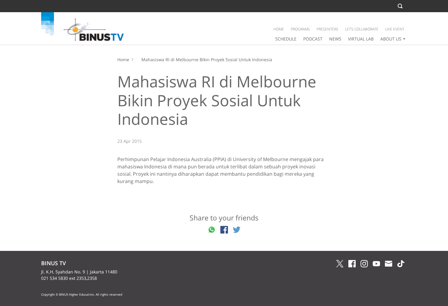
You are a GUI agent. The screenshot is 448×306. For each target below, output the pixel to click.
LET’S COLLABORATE (362, 29)
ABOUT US (390, 39)
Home (123, 59)
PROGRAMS (300, 29)
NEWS (335, 39)
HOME (278, 29)
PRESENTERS (327, 29)
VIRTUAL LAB (361, 39)
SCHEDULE (286, 39)
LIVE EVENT (394, 29)
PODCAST (312, 39)
